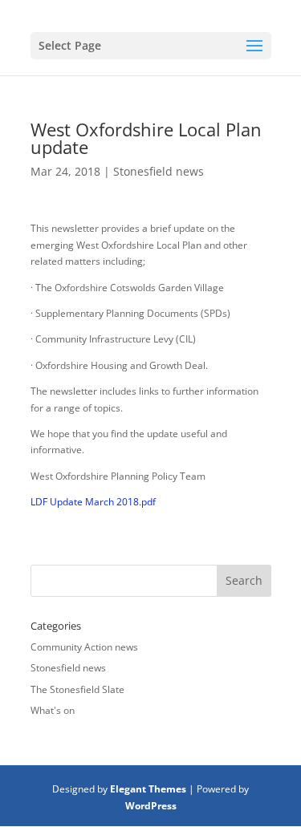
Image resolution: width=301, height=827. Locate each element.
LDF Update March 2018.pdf (93, 502)
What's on (53, 710)
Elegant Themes (148, 789)
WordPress (151, 806)
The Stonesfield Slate (77, 689)
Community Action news (84, 647)
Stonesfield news (158, 171)
